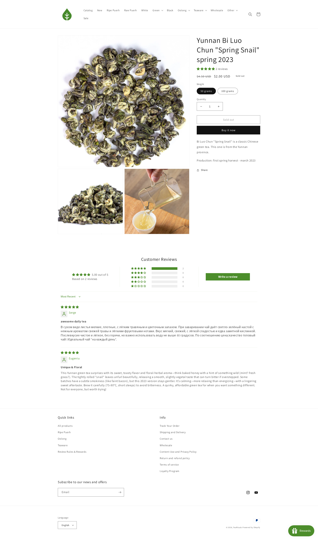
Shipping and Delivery (173, 432)
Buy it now (229, 130)
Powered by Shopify (251, 527)
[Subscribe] (120, 492)
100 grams (227, 91)
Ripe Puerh (64, 432)
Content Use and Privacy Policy (178, 451)
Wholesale (166, 445)
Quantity (201, 99)
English (65, 525)
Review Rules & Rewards (72, 451)
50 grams (206, 91)
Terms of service (169, 464)
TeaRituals (237, 527)
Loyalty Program (169, 471)
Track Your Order (170, 425)
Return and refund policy (175, 458)
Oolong (62, 438)
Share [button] (204, 170)
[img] (70, 307)
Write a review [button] (228, 277)
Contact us (166, 438)
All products (65, 425)
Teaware (63, 445)
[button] (157, 10)
